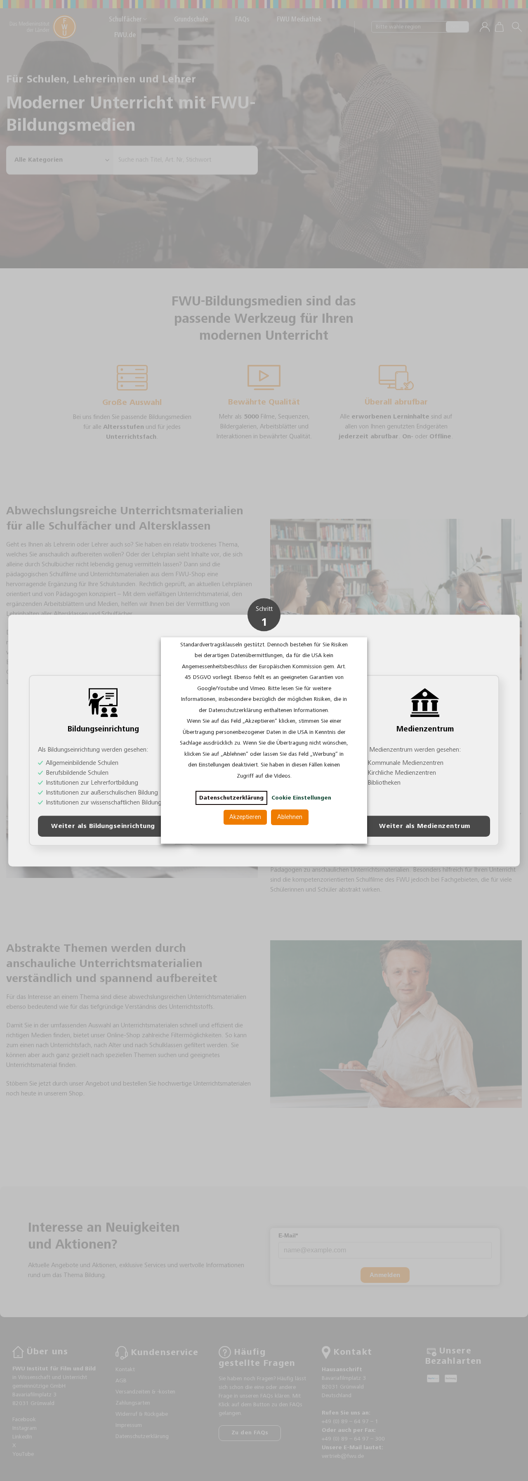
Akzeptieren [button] (245, 817)
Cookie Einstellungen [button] (301, 798)
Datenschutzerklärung (231, 798)
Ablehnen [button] (289, 817)
